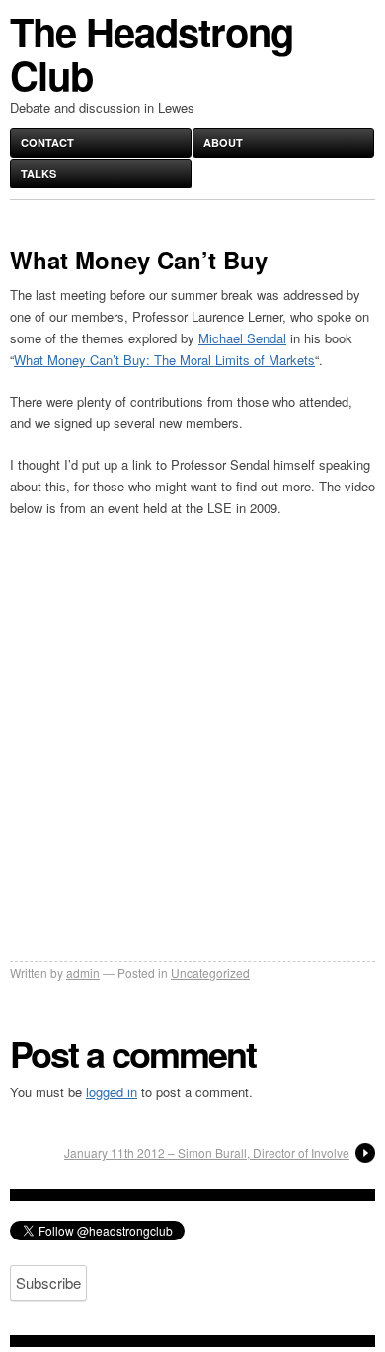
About (223, 142)
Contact (47, 142)
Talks (38, 173)
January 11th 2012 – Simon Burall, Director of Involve (206, 1152)
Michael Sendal (242, 338)
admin (83, 972)
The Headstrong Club (151, 53)
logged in (111, 1092)
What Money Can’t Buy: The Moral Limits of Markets (164, 359)
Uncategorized (210, 972)
